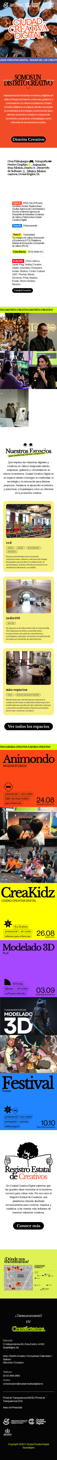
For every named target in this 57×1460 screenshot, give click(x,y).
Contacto (19, 1362)
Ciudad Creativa (22, 290)
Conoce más (28, 1226)
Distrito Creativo (28, 139)
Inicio (5, 1356)
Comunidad (33, 1356)
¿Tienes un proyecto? (28, 1315)
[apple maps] (36, 1273)
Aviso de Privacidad (12, 1407)
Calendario (45, 1356)
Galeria (6, 1359)
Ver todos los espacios (28, 726)
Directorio (8, 1362)
